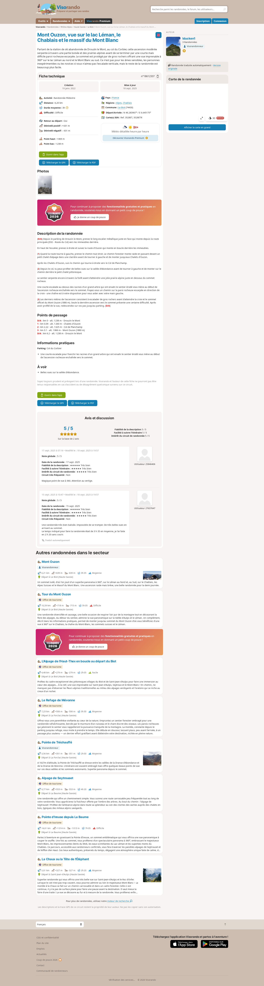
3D (218, 118)
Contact (40, 965)
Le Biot (121, 107)
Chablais (127, 102)
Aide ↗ (78, 21)
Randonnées (60, 21)
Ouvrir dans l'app (55, 154)
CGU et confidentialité (48, 937)
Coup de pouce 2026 (47, 959)
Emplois (41, 948)
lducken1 (188, 38)
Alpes (119, 102)
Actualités (42, 954)
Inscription (203, 21)
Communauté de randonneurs (52, 970)
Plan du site (43, 943)
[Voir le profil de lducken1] (173, 46)
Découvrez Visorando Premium (128, 137)
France (115, 97)
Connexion (220, 21)
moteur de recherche (118, 901)
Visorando (40, 27)
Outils (42, 21)
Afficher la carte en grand (197, 127)
